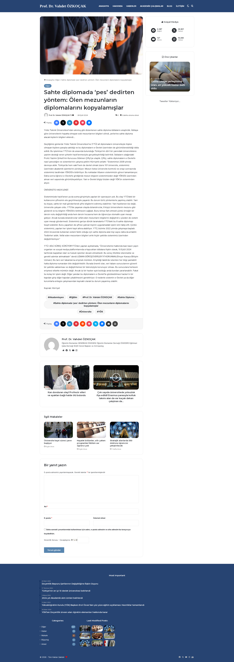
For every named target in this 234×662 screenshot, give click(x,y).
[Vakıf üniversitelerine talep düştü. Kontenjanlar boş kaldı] (97, 636)
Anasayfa (104, 6)
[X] (70, 350)
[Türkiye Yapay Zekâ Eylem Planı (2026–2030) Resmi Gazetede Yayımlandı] (85, 643)
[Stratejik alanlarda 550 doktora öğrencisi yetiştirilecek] (124, 430)
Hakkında (118, 6)
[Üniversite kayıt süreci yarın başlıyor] (58, 430)
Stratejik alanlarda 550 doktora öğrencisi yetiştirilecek (121, 443)
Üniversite (86, 311)
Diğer (57, 80)
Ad (46, 506)
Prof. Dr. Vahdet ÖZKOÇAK (59, 115)
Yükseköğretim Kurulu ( (53, 605)
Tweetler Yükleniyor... (170, 101)
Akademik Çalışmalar (151, 6)
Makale (44, 635)
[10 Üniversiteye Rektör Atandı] (109, 643)
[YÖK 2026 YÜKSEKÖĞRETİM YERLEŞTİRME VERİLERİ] (97, 643)
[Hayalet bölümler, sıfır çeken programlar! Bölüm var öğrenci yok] (91, 430)
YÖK (100, 311)
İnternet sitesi (99, 518)
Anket (43, 644)
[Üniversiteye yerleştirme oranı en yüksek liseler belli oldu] (85, 636)
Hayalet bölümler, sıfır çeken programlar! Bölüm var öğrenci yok (91, 443)
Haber (44, 631)
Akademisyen (56, 297)
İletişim (180, 6)
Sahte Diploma (126, 297)
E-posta (48, 518)
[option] (170, 77)
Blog (169, 6)
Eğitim (74, 297)
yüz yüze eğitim (102, 605)
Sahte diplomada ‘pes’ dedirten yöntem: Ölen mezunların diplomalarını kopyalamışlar (92, 304)
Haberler (131, 6)
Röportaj (45, 640)
